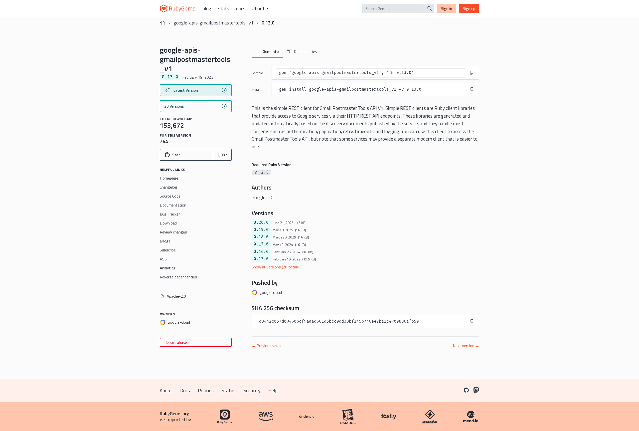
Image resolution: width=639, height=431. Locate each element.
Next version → (466, 346)
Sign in (446, 8)
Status (229, 390)
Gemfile (257, 72)
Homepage (169, 178)
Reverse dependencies (178, 277)
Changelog (168, 187)
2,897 (222, 155)
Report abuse (175, 342)
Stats (223, 8)
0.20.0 (261, 222)
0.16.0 (261, 251)
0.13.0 (261, 258)
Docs (240, 8)
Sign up (469, 8)
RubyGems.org (174, 413)
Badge (165, 241)
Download (168, 223)
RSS (163, 259)
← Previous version (268, 346)
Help (273, 390)
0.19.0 (261, 229)
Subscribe (168, 250)
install (256, 89)
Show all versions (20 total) (275, 267)
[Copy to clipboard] (471, 72)
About (166, 390)
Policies (206, 390)
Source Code (170, 196)
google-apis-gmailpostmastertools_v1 (214, 22)
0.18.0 (261, 236)
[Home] (163, 23)
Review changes (173, 232)
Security (252, 390)
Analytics (167, 268)
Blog (206, 8)
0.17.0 (261, 244)
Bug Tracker (170, 214)
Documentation (173, 205)
